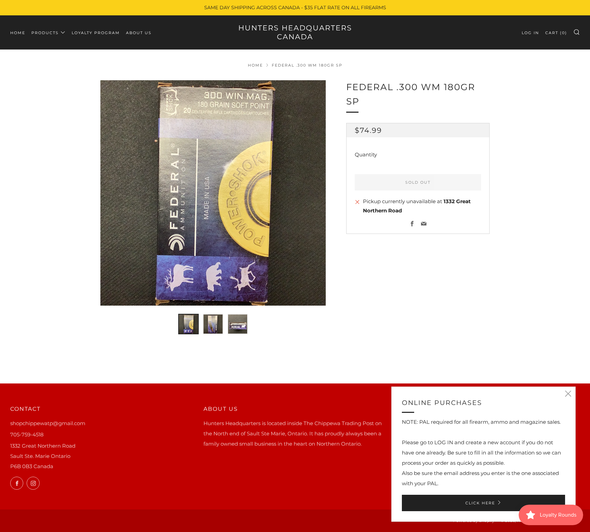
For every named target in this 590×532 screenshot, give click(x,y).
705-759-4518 (27, 434)
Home (17, 32)
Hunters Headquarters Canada (295, 32)
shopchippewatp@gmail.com (47, 423)
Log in (530, 32)
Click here (480, 503)
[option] (213, 193)
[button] (188, 324)
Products (45, 32)
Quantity (366, 155)
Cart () (556, 32)
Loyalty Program (96, 32)
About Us (139, 32)
